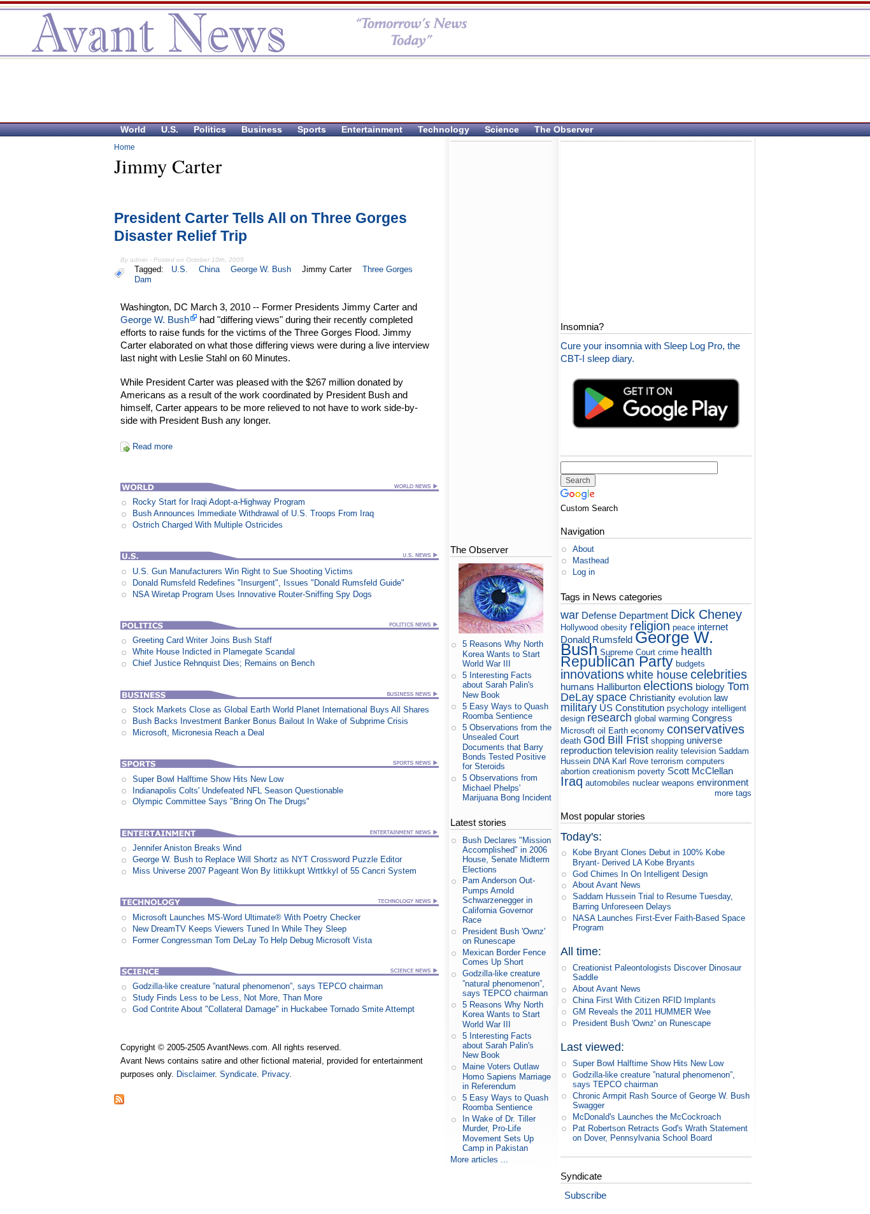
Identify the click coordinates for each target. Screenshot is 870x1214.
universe (704, 740)
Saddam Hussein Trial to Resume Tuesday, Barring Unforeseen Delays (653, 901)
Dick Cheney (706, 614)
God (594, 739)
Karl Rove (630, 761)
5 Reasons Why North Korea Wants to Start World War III (502, 653)
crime (668, 652)
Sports (311, 129)
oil (601, 730)
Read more (152, 446)
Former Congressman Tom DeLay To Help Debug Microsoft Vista (252, 940)
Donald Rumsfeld (596, 639)
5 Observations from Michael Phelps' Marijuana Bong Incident (507, 787)
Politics (210, 129)
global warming (661, 718)
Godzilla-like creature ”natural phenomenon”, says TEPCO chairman (257, 986)
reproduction (586, 750)
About (583, 549)
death (570, 741)
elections (668, 685)
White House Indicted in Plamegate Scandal (213, 651)
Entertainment (372, 129)
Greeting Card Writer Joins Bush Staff (202, 640)
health (696, 651)
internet (712, 626)
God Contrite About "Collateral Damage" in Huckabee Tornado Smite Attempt (273, 1009)
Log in (584, 572)
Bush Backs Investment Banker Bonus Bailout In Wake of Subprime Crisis (270, 721)
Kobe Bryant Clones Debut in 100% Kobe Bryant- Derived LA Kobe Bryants (649, 857)
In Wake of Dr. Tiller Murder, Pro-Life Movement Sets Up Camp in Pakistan (499, 1133)
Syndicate (238, 1074)
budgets (690, 663)
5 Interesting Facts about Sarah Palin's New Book (498, 685)
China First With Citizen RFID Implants (644, 1000)
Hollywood (579, 627)
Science (502, 129)
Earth (618, 730)
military (578, 707)
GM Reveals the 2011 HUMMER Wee (642, 1011)
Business (261, 129)
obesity (614, 627)
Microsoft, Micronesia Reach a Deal (198, 732)
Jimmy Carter (327, 269)
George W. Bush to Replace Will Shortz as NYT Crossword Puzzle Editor (267, 859)
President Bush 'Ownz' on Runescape (503, 936)
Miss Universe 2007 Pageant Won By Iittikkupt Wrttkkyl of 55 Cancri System (274, 871)
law (721, 697)
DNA (601, 761)
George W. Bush (261, 269)
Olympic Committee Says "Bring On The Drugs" (221, 801)
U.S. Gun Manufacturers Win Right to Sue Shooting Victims (242, 571)
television (634, 750)
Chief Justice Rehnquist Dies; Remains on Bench (223, 663)
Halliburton (619, 686)
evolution (694, 698)
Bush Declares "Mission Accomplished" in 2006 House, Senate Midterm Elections (506, 854)
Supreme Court (627, 652)
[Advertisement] (428, 90)
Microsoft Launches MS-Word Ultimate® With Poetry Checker (246, 917)
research (609, 717)
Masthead (591, 560)
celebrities (718, 674)
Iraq (571, 781)
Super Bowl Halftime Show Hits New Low (207, 779)
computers (705, 761)
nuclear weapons (663, 783)
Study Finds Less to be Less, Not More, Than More (227, 997)
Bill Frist (628, 739)
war (569, 615)
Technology (443, 129)
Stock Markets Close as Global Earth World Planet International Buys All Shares (280, 709)
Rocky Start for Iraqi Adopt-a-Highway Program (218, 502)
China (209, 269)
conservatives (706, 728)
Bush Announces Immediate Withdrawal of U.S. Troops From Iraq (253, 513)
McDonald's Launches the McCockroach (647, 1117)
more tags (733, 793)
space (611, 697)
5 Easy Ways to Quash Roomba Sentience (505, 711)
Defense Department (624, 615)
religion (650, 625)
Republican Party (616, 661)
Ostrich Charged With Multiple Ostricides (207, 525)
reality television (686, 751)
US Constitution (631, 707)
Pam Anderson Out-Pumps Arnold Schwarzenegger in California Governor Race (498, 900)
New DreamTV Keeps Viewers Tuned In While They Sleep (239, 929)
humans (577, 686)
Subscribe (585, 1195)
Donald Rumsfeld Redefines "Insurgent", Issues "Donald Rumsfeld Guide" (268, 583)
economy (647, 730)
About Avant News (607, 885)
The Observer (563, 129)
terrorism (667, 761)
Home (124, 147)
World (133, 129)
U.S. (169, 129)
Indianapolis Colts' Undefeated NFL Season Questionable (237, 790)
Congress (712, 717)
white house (657, 674)
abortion (575, 771)
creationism (613, 771)
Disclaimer (195, 1074)
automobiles (607, 783)
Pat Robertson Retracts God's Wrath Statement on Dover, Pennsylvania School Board (660, 1133)
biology (710, 686)
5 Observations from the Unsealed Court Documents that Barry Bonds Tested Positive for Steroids (507, 747)
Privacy (275, 1074)
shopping (667, 741)
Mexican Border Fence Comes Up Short (504, 957)
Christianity (652, 697)
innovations (592, 674)
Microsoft (577, 730)
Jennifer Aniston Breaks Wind (186, 848)
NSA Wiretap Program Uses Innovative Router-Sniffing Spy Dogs (252, 594)
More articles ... (479, 1159)
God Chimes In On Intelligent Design (640, 874)
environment (722, 782)
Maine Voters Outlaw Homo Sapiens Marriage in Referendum (506, 1076)
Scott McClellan (700, 770)
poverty (651, 771)
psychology (688, 708)
